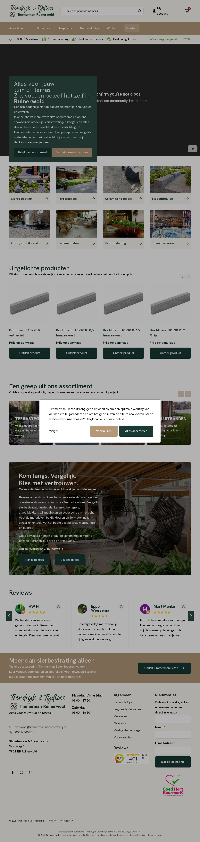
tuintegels (46, 507)
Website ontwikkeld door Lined (87, 835)
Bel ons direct (70, 560)
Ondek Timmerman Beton (161, 668)
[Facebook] (12, 772)
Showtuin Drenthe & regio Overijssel (123, 831)
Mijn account (162, 11)
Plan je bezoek (34, 560)
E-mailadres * (165, 743)
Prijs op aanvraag (22, 343)
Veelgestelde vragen (128, 730)
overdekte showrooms (34, 502)
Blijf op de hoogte (173, 762)
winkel (81, 502)
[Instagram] (21, 772)
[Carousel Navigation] (185, 276)
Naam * (160, 727)
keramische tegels (66, 507)
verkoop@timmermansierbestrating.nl (40, 727)
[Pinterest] (30, 772)
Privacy (52, 820)
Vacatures (120, 716)
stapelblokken (28, 512)
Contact (132, 28)
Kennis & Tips (89, 28)
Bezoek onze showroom (72, 152)
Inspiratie (65, 28)
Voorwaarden (123, 737)
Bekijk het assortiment (32, 152)
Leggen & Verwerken (128, 709)
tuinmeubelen (49, 512)
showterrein (84, 497)
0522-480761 (24, 732)
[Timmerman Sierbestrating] (32, 11)
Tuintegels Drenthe (95, 831)
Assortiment (17, 28)
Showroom (44, 28)
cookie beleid (115, 419)
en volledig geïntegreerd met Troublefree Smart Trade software (132, 835)
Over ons (120, 723)
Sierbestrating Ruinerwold (71, 831)
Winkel (111, 28)
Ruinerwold (56, 489)
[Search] (140, 11)
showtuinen (45, 497)
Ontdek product (29, 353)
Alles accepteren (136, 431)
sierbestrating (28, 507)
